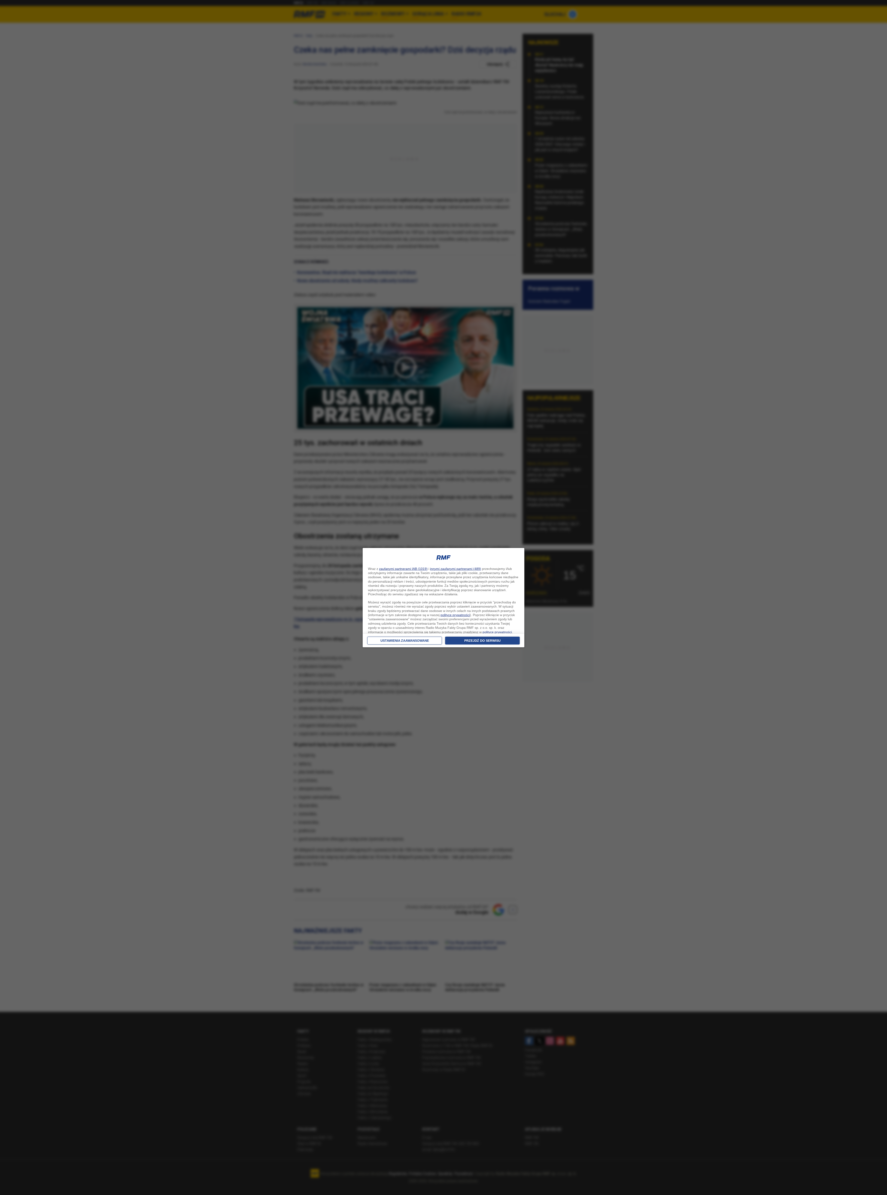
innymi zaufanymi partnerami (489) (455, 569)
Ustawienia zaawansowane (404, 640)
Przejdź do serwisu (482, 640)
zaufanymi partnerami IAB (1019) (403, 569)
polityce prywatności (455, 615)
